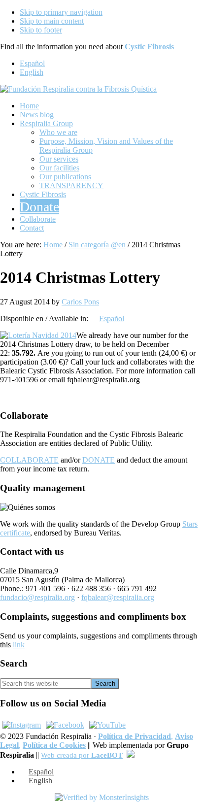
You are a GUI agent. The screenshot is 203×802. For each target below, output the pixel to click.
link (19, 644)
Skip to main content (52, 21)
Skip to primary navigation (61, 12)
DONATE (98, 460)
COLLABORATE (29, 460)
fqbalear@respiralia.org (117, 597)
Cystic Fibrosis (149, 46)
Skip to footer (41, 30)
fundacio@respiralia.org (37, 597)
